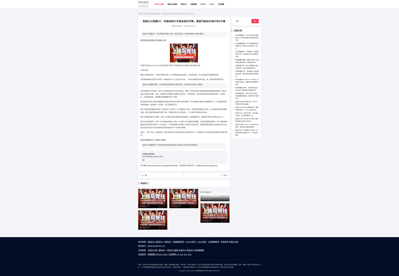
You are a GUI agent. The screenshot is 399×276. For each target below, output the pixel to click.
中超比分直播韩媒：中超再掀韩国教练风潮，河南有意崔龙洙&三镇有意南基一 (152, 224)
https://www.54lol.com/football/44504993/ (163, 165)
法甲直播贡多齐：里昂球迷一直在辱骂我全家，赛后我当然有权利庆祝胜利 (247, 73)
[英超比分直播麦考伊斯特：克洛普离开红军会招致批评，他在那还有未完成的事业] (183, 198)
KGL (189, 254)
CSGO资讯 (202, 242)
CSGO (165, 254)
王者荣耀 (172, 254)
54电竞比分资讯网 (148, 154)
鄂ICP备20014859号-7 (212, 271)
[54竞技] (143, 6)
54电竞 (198, 165)
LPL (177, 254)
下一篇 (223, 175)
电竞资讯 (224, 242)
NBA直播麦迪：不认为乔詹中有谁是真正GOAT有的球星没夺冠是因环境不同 (247, 37)
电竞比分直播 (172, 250)
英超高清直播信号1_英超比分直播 (152, 140)
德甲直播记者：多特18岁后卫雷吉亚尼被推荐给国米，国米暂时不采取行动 (247, 96)
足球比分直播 (177, 26)
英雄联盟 (151, 254)
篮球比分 (159, 242)
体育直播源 (199, 250)
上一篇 (144, 175)
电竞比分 (168, 242)
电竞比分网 (233, 242)
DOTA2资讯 (191, 242)
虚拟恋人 (162, 250)
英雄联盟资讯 (178, 242)
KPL (185, 254)
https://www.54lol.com (210, 165)
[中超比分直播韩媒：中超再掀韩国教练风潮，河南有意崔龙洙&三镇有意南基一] (152, 220)
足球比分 (151, 242)
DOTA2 (159, 254)
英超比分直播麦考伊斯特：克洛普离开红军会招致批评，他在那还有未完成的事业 (183, 203)
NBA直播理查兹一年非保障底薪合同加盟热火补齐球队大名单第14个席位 (247, 46)
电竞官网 (142, 254)
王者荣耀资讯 (213, 242)
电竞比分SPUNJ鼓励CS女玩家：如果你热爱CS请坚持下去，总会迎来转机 (246, 132)
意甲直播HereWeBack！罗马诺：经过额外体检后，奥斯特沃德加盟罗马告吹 (247, 82)
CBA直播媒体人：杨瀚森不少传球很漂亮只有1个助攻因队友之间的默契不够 (247, 54)
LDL (181, 254)
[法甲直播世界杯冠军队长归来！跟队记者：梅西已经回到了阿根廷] (152, 198)
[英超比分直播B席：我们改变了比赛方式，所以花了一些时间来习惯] (215, 213)
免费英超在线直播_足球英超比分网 (153, 40)
